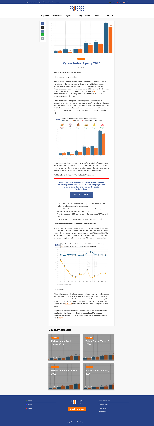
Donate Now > (58, 2)
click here (68, 304)
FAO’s (95, 91)
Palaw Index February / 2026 (64, 372)
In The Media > (50, 2)
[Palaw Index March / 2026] (98, 347)
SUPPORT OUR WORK (81, 195)
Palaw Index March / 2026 (97, 343)
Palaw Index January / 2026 (98, 372)
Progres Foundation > (30, 2)
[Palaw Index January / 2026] (98, 376)
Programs (45, 16)
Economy (78, 16)
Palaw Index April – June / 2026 (62, 343)
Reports (68, 16)
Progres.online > (41, 2)
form (61, 318)
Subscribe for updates (77, 409)
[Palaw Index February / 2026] (64, 376)
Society (88, 16)
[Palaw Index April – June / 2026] (64, 347)
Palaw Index (57, 16)
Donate (97, 16)
